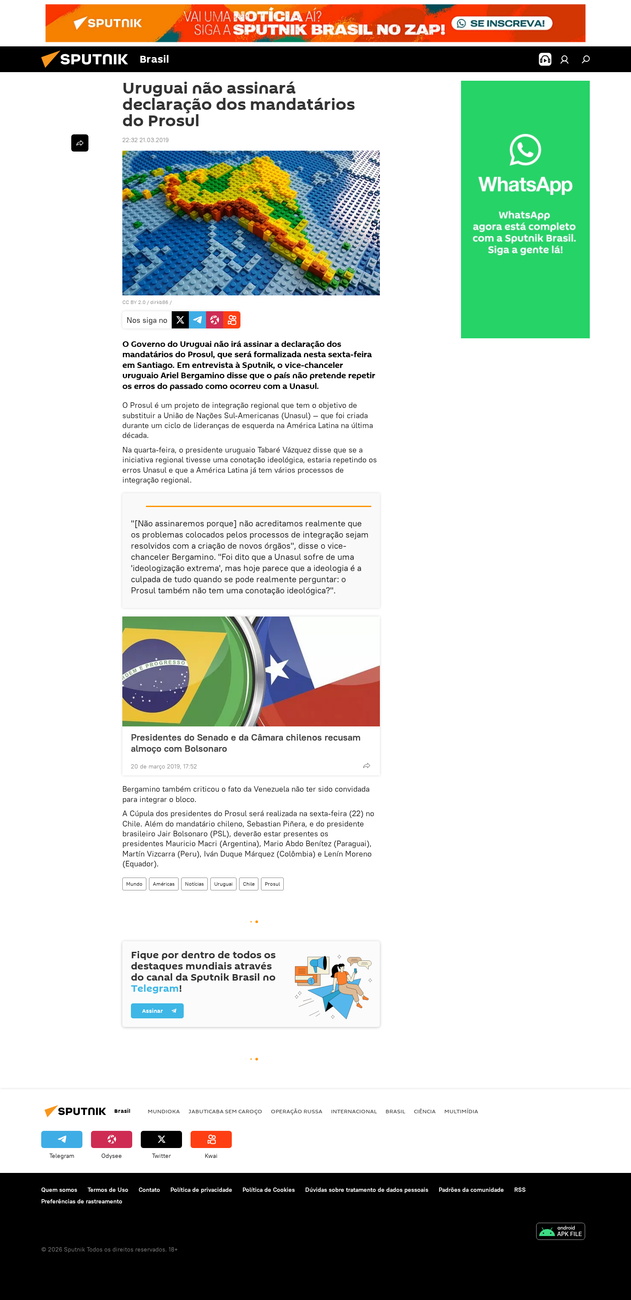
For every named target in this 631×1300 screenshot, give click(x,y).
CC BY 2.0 (134, 302)
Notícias (194, 884)
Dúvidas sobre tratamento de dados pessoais (366, 1190)
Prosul (272, 884)
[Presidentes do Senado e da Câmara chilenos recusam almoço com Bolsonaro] (251, 671)
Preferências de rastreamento (81, 1201)
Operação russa (296, 1111)
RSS (520, 1190)
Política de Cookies (269, 1190)
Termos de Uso (108, 1190)
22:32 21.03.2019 (145, 140)
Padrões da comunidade (471, 1190)
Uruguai (223, 884)
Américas (164, 884)
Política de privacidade (201, 1190)
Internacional (354, 1111)
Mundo (134, 884)
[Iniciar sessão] (564, 59)
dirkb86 (159, 302)
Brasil (395, 1111)
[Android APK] (560, 1232)
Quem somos (59, 1190)
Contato (149, 1190)
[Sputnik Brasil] (88, 70)
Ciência (425, 1111)
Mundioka (164, 1111)
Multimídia (461, 1111)
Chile (249, 884)
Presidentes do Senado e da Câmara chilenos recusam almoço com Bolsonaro (246, 743)
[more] (366, 765)
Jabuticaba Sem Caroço (225, 1111)
